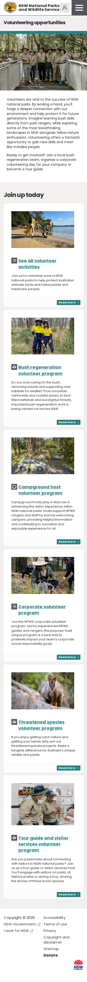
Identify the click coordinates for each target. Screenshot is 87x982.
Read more (67, 302)
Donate (51, 955)
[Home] (10, 7)
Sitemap (51, 948)
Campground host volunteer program (40, 490)
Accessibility (54, 917)
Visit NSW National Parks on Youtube (29, 974)
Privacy (50, 930)
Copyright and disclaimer (56, 940)
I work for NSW (16, 930)
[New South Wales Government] (78, 965)
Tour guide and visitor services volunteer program (43, 844)
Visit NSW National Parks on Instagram (18, 974)
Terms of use (55, 924)
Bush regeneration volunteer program (40, 370)
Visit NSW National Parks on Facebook (8, 974)
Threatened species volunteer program (41, 725)
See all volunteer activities (37, 264)
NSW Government (20, 924)
